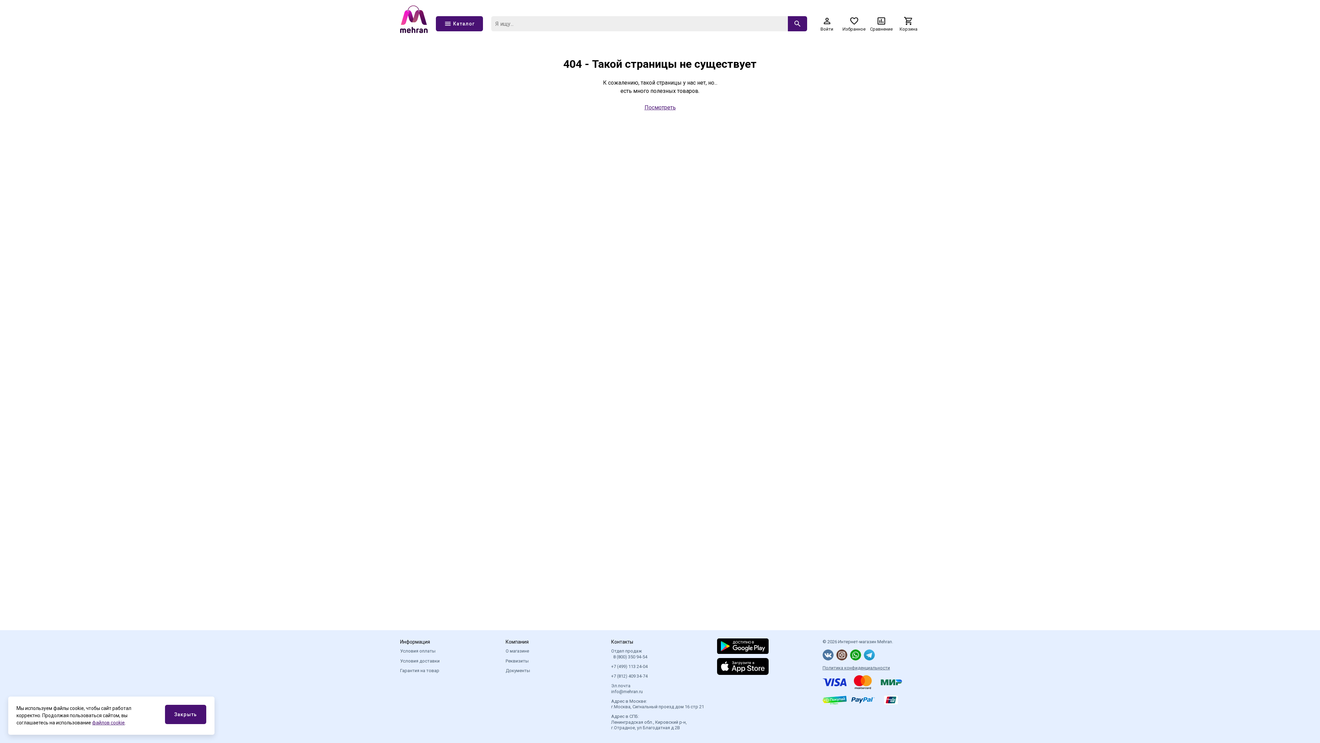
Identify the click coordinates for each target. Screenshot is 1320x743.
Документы (518, 670)
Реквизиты (517, 661)
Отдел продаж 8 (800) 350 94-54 (629, 653)
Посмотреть (660, 107)
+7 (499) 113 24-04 (629, 666)
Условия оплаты (418, 651)
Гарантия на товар (419, 670)
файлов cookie (108, 722)
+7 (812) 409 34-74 (629, 676)
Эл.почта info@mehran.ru (627, 688)
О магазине (517, 651)
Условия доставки (420, 661)
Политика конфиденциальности (856, 667)
